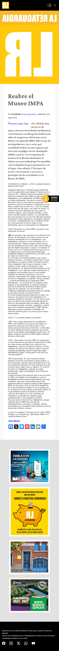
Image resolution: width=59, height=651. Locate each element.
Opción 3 (51, 205)
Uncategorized (29, 114)
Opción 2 (51, 204)
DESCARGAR (14, 421)
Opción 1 (51, 203)
